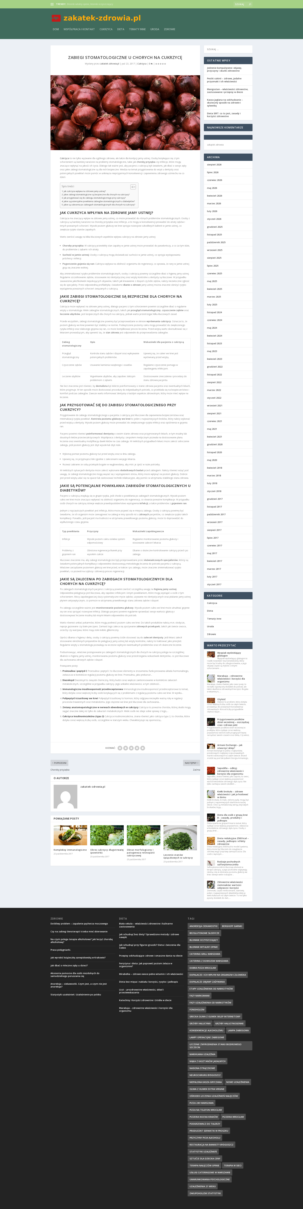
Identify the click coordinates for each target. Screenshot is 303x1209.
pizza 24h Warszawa (202, 1102)
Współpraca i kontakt (79, 29)
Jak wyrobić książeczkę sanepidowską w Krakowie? (78, 957)
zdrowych (144, 514)
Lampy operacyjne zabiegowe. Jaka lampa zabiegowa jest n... (98, 4)
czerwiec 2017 (214, 545)
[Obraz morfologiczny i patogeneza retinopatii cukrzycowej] (143, 835)
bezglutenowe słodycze (204, 933)
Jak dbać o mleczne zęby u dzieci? (69, 965)
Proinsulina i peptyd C (74, 670)
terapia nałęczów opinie (204, 1165)
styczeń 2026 (214, 218)
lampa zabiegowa (238, 1030)
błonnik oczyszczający (204, 940)
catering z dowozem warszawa (209, 960)
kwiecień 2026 (214, 195)
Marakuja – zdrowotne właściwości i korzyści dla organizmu (231, 678)
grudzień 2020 (215, 444)
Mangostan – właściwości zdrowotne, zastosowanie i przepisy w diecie (227, 91)
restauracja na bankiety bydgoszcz (211, 1144)
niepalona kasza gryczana (206, 1082)
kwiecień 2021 (214, 436)
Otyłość (221, 699)
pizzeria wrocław (233, 1116)
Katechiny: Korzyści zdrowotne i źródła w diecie (145, 1000)
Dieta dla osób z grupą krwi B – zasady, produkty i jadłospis (232, 817)
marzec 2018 (214, 475)
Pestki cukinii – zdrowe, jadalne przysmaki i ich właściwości (224, 80)
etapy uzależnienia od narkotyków (211, 988)
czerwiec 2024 (214, 320)
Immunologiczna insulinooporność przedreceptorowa (92, 689)
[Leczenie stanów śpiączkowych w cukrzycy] (180, 837)
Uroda (154, 29)
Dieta (120, 29)
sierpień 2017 (214, 530)
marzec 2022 (214, 390)
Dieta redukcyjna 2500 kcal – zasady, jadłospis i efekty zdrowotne (233, 841)
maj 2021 (212, 428)
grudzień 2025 (215, 226)
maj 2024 (212, 327)
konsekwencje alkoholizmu (206, 1030)
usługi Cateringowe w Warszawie (210, 1172)
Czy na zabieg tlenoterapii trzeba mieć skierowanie (78, 931)
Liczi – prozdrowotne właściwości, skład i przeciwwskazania (141, 991)
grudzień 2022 (215, 366)
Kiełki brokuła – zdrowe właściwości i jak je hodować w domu (232, 794)
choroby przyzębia (146, 161)
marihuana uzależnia (202, 1054)
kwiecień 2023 (214, 358)
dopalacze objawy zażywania (207, 981)
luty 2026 (212, 211)
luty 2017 (212, 576)
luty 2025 (212, 304)
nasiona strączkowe (202, 1068)
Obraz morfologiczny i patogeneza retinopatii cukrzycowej (141, 852)
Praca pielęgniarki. (60, 949)
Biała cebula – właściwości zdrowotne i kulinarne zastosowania (146, 925)
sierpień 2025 (214, 257)
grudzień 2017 (215, 498)
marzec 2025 (214, 296)
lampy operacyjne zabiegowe (207, 1037)
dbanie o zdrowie (132, 284)
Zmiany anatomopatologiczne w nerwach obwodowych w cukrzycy (100, 707)
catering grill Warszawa (205, 953)
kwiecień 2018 (214, 467)
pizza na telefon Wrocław (206, 1109)
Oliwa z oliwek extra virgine (207, 1089)
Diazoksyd (68, 680)
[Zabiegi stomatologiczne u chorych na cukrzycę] (125, 112)
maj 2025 (212, 281)
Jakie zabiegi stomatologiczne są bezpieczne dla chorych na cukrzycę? (97, 194)
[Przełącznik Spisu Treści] (131, 187)
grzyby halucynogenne (229, 1023)
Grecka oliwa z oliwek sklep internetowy (215, 1016)
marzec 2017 (214, 568)
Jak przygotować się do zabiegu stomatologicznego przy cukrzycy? (95, 198)
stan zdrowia (112, 332)
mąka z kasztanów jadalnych (208, 1061)
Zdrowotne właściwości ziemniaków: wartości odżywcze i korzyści (230, 885)
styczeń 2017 (214, 584)
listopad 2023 (214, 343)
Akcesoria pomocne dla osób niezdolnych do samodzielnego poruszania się (74, 975)
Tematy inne (137, 29)
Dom (56, 29)
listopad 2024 (214, 312)
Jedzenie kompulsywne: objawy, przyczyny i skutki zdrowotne (224, 69)
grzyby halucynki (200, 1023)
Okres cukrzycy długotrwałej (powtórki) (107, 851)
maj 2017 (212, 553)
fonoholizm (197, 1009)
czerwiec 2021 (214, 421)
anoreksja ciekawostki (203, 926)
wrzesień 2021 (214, 405)
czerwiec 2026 (214, 180)
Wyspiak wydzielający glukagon (229, 654)
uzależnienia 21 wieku (203, 1186)
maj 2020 (212, 460)
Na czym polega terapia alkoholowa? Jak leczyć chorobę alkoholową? (81, 941)
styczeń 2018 (214, 491)
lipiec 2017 (212, 537)
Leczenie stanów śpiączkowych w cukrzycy (178, 856)
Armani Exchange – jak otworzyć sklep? (229, 746)
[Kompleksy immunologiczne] (70, 835)
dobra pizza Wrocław (203, 967)
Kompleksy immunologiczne (70, 849)
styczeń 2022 (214, 397)
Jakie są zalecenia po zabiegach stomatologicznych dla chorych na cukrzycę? (99, 204)
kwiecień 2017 (214, 560)
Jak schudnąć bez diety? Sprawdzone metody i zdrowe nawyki (149, 936)
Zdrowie (169, 29)
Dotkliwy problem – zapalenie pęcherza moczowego (79, 923)
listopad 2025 (214, 234)
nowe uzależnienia (237, 1082)
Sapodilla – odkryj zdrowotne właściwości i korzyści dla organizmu (230, 771)
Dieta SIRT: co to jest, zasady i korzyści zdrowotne (224, 115)
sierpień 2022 (214, 382)
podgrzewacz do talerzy (205, 1123)
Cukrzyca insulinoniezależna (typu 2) (83, 716)
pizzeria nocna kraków (204, 1116)
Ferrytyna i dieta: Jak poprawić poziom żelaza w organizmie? (145, 965)
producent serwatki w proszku (209, 1130)
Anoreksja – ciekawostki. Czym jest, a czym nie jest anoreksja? (78, 985)
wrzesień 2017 (214, 522)
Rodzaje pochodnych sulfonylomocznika (228, 863)
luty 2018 (212, 483)
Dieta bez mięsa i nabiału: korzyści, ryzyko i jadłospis (148, 981)
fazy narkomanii (200, 995)
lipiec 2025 (212, 265)
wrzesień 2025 (214, 250)
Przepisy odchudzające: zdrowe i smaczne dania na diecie (150, 955)
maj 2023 (212, 351)
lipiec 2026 (212, 172)
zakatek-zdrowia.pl (109, 63)
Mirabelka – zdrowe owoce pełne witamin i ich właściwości (151, 973)
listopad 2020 (214, 452)
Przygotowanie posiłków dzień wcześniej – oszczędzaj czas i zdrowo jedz (233, 722)
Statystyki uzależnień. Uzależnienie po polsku (75, 994)
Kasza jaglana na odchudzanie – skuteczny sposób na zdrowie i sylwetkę (225, 102)
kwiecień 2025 (214, 288)
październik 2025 (216, 242)
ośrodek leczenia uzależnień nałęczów (214, 1095)
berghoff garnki (232, 926)
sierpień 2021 (214, 413)
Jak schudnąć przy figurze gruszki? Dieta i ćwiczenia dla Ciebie (149, 946)
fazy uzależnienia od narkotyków (210, 1002)
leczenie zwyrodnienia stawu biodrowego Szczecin (215, 1046)
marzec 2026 (214, 203)
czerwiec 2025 (214, 273)
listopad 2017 (214, 506)
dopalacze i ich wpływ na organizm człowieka (218, 974)
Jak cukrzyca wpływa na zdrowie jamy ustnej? (85, 191)
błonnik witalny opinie (204, 946)
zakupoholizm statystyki (205, 1193)
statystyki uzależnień (203, 1151)
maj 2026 (212, 187)
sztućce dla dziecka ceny (205, 1158)
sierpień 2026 (214, 164)
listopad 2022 (214, 374)
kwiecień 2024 (214, 335)
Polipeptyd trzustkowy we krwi (80, 698)
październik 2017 (216, 514)
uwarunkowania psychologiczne (210, 1179)
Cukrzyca (106, 29)
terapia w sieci (232, 1165)
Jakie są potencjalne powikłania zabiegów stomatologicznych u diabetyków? (99, 201)
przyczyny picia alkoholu (205, 1137)
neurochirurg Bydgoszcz (205, 1075)
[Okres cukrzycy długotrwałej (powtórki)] (107, 835)
